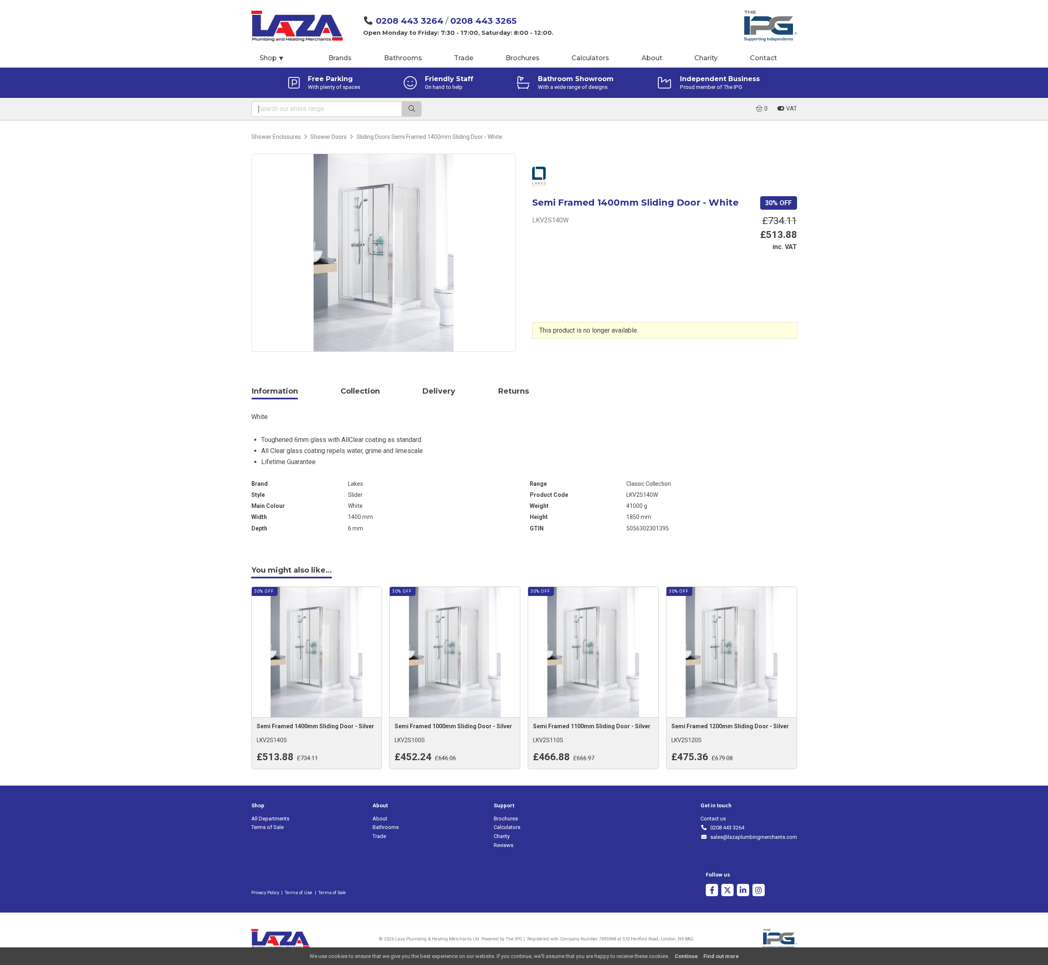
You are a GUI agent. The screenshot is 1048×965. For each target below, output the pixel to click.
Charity (706, 58)
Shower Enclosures (276, 137)
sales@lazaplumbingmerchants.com (752, 837)
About (651, 58)
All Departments (270, 818)
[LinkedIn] (743, 891)
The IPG (514, 939)
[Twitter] (727, 891)
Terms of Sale (267, 827)
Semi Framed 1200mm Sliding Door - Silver (730, 726)
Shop (272, 58)
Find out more (721, 956)
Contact (763, 58)
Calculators (590, 58)
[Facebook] (712, 891)
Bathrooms (403, 58)
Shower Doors (328, 137)
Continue (686, 956)
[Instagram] (758, 891)
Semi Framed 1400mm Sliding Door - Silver (315, 726)
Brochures (523, 58)
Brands (340, 58)
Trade (463, 58)
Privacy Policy (265, 892)
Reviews (503, 845)
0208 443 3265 (483, 21)
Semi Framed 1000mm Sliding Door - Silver (453, 726)
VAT (790, 108)
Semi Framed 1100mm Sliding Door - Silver (591, 726)
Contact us (713, 818)
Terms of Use (298, 892)
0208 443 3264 (409, 21)
